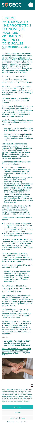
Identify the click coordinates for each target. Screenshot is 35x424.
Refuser (17, 413)
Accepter (17, 407)
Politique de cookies (12, 422)
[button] (32, 386)
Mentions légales (23, 422)
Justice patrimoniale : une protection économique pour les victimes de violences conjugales (16, 351)
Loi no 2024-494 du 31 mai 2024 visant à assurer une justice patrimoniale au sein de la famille (17, 343)
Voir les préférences (17, 418)
